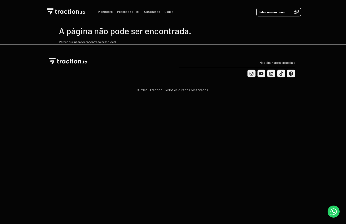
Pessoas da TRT (128, 11)
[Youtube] (261, 74)
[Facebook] (291, 74)
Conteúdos (152, 11)
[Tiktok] (281, 74)
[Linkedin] (271, 74)
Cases (168, 11)
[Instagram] (251, 74)
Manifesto (105, 11)
